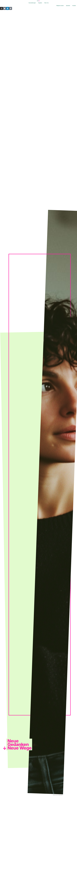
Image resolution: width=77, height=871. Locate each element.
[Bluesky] (4, 8)
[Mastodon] (10, 8)
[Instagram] (1, 8)
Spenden (68, 5)
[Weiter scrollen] (4, 748)
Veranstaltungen (32, 2)
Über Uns (46, 2)
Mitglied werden (60, 5)
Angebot (40, 2)
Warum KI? (61, 795)
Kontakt (74, 5)
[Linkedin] (7, 8)
